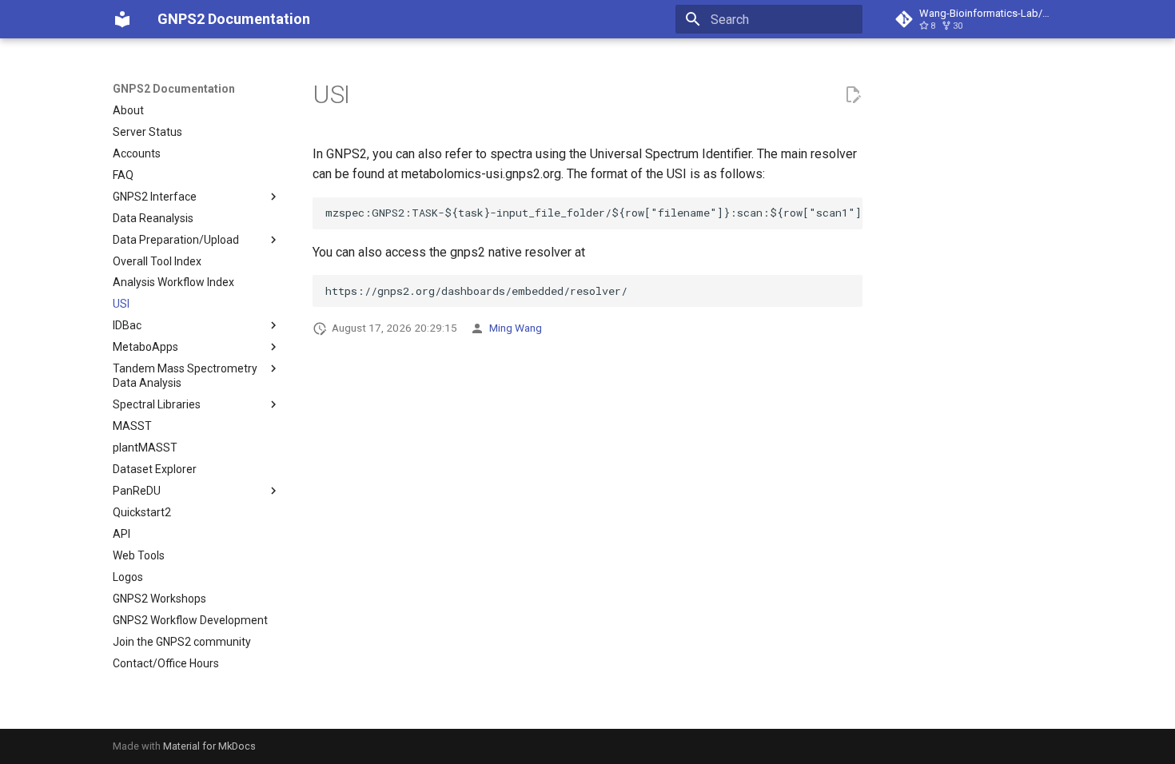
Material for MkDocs (209, 746)
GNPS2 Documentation (174, 88)
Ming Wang (515, 327)
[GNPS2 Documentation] (122, 19)
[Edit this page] (852, 95)
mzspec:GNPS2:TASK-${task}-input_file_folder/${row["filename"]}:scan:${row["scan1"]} (593, 212)
